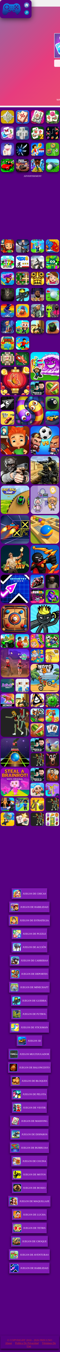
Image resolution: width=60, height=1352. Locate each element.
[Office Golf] (52, 171)
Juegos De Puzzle (34, 933)
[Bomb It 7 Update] (22, 284)
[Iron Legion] (22, 171)
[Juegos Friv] (26, 6)
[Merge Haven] (7, 332)
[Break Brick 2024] (7, 316)
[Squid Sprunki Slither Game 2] (52, 316)
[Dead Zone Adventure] (7, 300)
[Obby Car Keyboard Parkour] (7, 171)
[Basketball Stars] (37, 300)
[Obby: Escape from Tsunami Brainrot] (37, 251)
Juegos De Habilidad (34, 907)
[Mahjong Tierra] (7, 138)
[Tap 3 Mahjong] (22, 122)
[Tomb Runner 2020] (37, 284)
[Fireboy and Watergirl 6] (52, 251)
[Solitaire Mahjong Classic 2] (37, 138)
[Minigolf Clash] (52, 300)
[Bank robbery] (37, 316)
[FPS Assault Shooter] (37, 332)
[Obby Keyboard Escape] (37, 171)
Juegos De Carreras (34, 960)
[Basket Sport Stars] (37, 155)
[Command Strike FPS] (37, 267)
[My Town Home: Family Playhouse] (52, 284)
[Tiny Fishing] (22, 316)
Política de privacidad (27, 1343)
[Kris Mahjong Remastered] (52, 138)
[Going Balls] (52, 332)
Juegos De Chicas (34, 893)
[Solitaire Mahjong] (7, 155)
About (8, 1343)
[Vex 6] (22, 267)
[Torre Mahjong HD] (7, 122)
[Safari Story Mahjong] (22, 251)
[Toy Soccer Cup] (52, 155)
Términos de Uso (41, 1345)
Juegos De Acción (34, 947)
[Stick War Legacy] (22, 300)
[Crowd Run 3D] (7, 348)
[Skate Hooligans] (7, 251)
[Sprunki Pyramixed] (52, 267)
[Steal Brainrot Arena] (22, 332)
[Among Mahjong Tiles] (52, 122)
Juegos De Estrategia (34, 920)
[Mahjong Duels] (37, 122)
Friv (4, 16)
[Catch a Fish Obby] (7, 284)
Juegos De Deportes (34, 974)
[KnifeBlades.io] (22, 155)
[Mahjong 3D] (22, 138)
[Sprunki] (7, 267)
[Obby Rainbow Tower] (22, 348)
